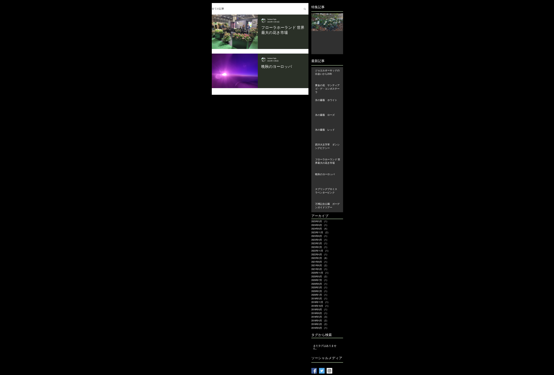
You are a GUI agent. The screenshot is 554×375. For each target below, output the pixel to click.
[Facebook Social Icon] (314, 371)
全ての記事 (218, 8)
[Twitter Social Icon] (322, 371)
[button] (304, 9)
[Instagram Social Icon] (329, 371)
